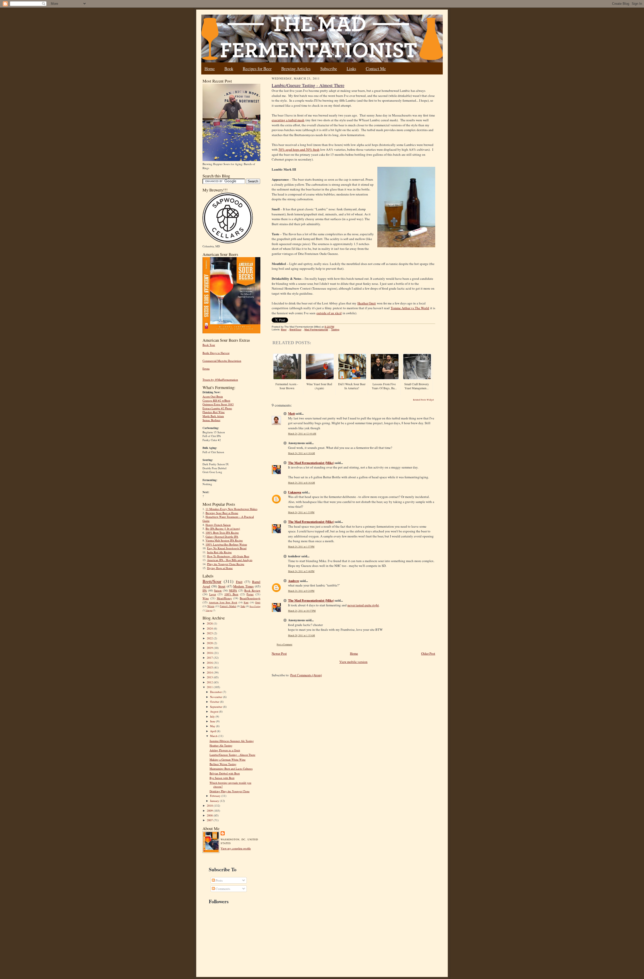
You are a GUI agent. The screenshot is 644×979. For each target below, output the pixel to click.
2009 (210, 810)
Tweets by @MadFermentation (220, 379)
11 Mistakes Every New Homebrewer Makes (231, 509)
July (213, 716)
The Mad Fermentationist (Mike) (311, 462)
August (214, 711)
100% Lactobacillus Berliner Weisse (226, 544)
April (213, 731)
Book (228, 68)
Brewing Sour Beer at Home (222, 513)
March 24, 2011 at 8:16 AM (301, 482)
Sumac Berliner (211, 420)
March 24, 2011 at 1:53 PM (301, 512)
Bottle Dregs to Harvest (216, 353)
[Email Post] (336, 326)
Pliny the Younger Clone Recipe (225, 564)
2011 (210, 687)
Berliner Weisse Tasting (223, 764)
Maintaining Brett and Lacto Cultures (231, 768)
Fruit (239, 581)
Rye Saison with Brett (222, 778)
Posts (219, 880)
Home (210, 68)
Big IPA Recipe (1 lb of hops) (223, 528)
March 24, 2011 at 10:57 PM (302, 610)
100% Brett (231, 594)
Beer (284, 329)
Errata (206, 368)
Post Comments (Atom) (306, 675)
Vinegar (209, 610)
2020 (210, 643)
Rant (246, 602)
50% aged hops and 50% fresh (298, 149)
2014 (210, 672)
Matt (291, 413)
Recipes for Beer (257, 68)
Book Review (252, 590)
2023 (210, 633)
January (215, 801)
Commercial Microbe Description (222, 361)
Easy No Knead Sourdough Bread (227, 548)
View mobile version (353, 661)
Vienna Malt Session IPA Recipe (224, 540)
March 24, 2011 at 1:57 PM (301, 546)
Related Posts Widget (423, 399)
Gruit (257, 602)
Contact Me (376, 68)
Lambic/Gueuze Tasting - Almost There (232, 755)
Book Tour (209, 345)
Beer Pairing (255, 606)
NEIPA (233, 590)
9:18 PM (329, 326)
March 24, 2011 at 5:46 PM (301, 571)
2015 (210, 667)
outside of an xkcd (329, 313)
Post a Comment (284, 644)
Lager (212, 594)
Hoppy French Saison (218, 525)
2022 (210, 638)
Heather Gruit (366, 303)
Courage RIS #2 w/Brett (216, 400)
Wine (206, 598)
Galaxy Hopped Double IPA (222, 536)
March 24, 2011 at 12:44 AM (302, 433)
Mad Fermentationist (316, 329)
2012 (210, 682)
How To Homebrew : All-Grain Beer (228, 556)
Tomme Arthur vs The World (410, 308)
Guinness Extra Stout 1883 (218, 404)
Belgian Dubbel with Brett (225, 773)
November (216, 697)
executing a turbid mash (288, 120)
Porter (250, 594)
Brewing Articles (296, 68)
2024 (210, 628)
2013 (210, 677)
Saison (218, 590)
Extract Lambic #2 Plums (217, 408)
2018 (210, 653)
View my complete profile (236, 848)
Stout (221, 586)
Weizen (210, 606)
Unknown (294, 492)
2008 (210, 815)
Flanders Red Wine (214, 412)
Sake (242, 606)
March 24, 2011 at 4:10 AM (301, 453)
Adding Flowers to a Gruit (225, 750)
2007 (210, 820)
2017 (210, 657)
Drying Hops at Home (220, 568)
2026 (210, 623)
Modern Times (243, 586)
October (215, 701)
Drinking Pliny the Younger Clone (230, 791)
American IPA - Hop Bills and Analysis (229, 560)
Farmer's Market (228, 606)
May (213, 726)
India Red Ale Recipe (219, 552)
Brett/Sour (212, 581)
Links (351, 68)
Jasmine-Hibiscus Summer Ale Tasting (232, 741)
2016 (210, 662)
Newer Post (279, 653)
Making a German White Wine (228, 759)
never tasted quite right (363, 605)
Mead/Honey (224, 598)
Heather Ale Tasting (221, 745)
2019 (210, 648)
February (215, 796)
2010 (210, 805)
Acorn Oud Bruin (213, 396)
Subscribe (328, 68)
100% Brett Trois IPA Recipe (222, 532)
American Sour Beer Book (223, 602)
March (214, 736)
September (216, 707)
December (216, 692)
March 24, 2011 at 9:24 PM (301, 591)
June (213, 721)
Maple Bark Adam (213, 416)
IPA (205, 590)
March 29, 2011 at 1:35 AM (301, 635)
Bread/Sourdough (250, 598)
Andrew (293, 580)
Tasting (335, 329)
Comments (222, 888)
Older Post (428, 653)
